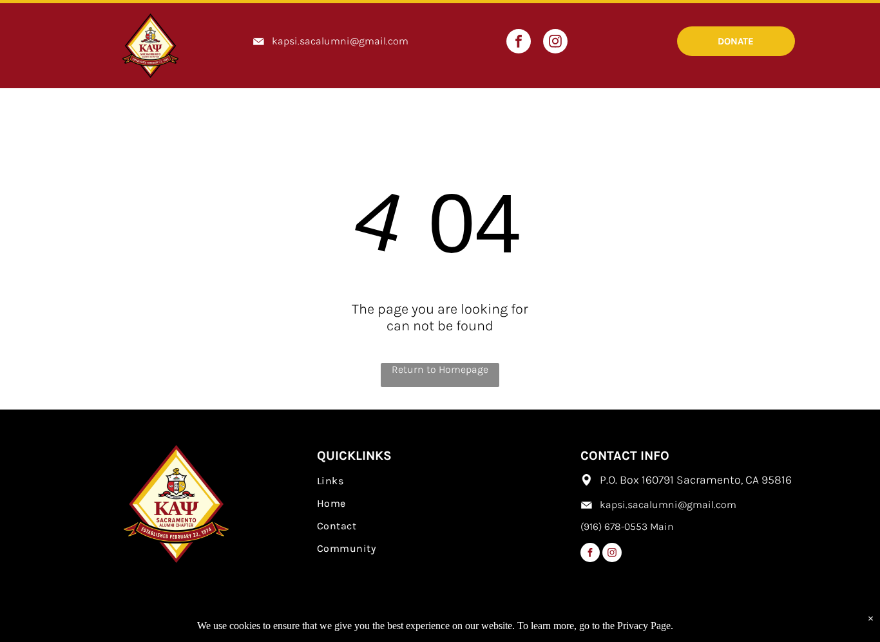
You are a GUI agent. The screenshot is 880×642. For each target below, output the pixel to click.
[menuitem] (440, 480)
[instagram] (555, 43)
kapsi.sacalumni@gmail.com (340, 41)
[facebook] (518, 43)
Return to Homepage (440, 369)
